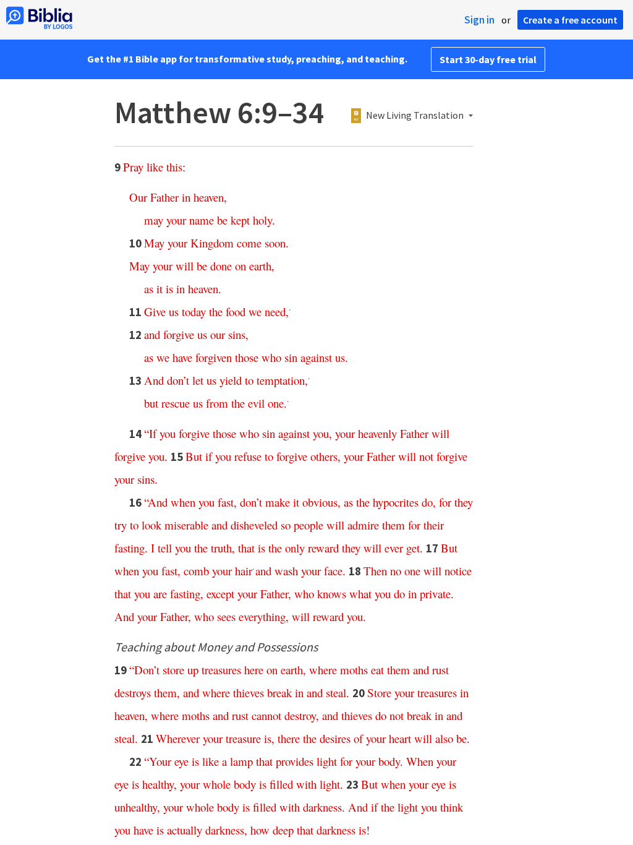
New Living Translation (415, 115)
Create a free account (570, 20)
